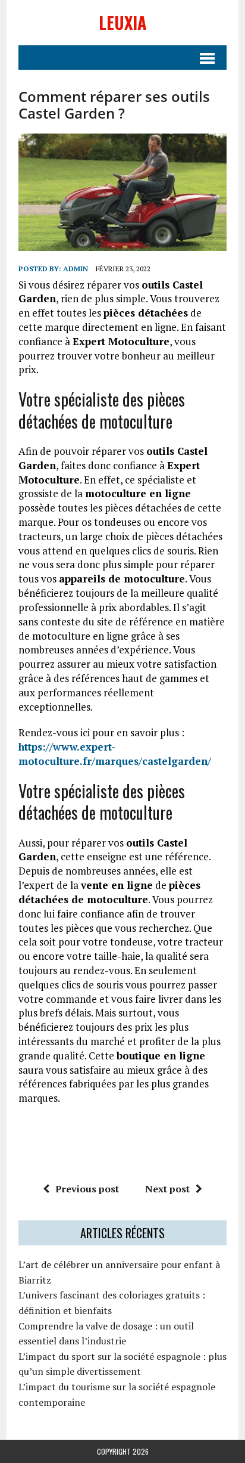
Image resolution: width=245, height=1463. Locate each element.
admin (75, 268)
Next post (167, 1188)
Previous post (87, 1188)
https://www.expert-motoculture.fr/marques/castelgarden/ (114, 754)
